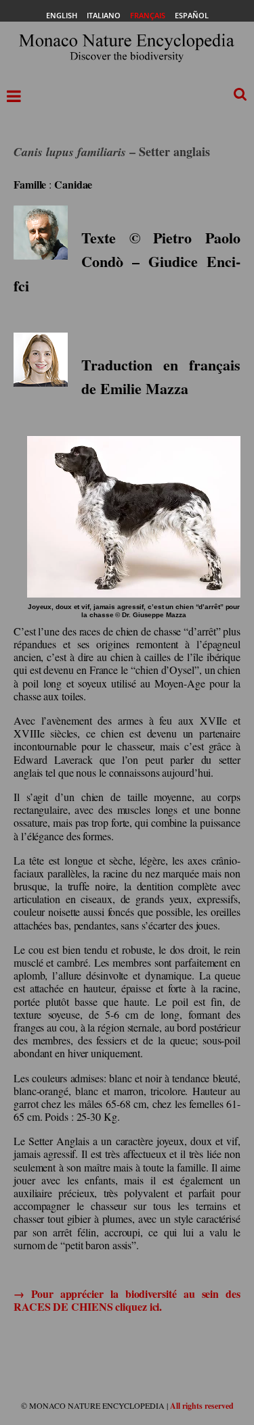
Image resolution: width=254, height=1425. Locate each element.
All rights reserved (202, 1405)
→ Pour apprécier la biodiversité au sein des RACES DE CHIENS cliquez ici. (127, 1300)
